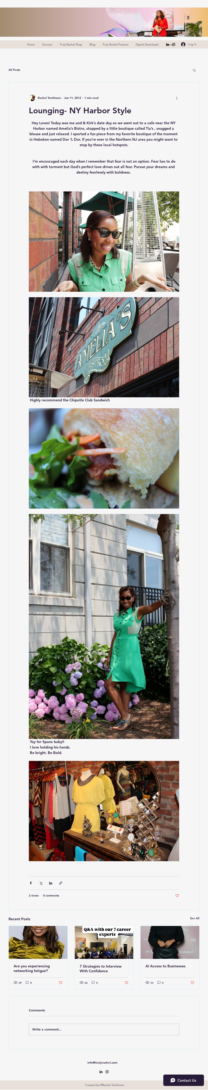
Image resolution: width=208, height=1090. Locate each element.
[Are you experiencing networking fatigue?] (38, 942)
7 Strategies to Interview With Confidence (100, 968)
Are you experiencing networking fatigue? (32, 968)
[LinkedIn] (168, 44)
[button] (194, 70)
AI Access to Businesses (165, 966)
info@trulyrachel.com (102, 1062)
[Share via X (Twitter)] (41, 883)
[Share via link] (61, 883)
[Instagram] (174, 44)
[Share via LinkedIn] (51, 883)
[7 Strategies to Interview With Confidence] (104, 942)
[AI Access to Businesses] (170, 942)
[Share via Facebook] (31, 883)
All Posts (14, 70)
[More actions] (176, 97)
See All (194, 918)
